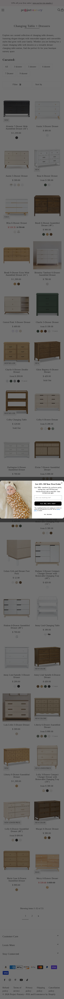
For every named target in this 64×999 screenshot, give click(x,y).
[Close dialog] (61, 482)
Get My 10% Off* (48, 503)
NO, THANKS (48, 514)
